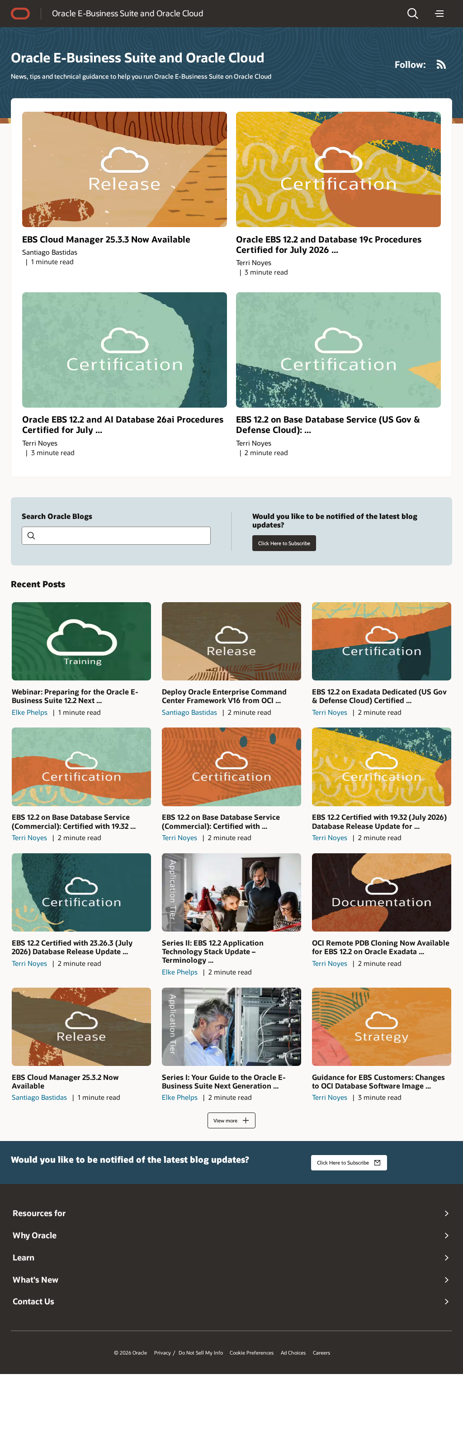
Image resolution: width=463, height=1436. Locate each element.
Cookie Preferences (252, 1353)
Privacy (162, 1353)
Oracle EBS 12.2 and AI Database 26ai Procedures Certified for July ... (122, 424)
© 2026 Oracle (130, 1353)
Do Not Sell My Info (201, 1353)
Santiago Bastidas (49, 252)
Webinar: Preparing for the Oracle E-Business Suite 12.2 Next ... (75, 695)
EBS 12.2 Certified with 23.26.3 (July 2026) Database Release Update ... (72, 947)
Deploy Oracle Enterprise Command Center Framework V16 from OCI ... (224, 695)
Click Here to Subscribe (284, 543)
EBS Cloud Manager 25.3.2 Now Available (65, 1081)
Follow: (410, 64)
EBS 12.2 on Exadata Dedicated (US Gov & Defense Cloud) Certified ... (379, 695)
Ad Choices (293, 1353)
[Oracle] (20, 13)
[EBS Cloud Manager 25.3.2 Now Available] (81, 1027)
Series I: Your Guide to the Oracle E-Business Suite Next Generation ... (224, 1081)
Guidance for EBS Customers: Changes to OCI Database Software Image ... (378, 1081)
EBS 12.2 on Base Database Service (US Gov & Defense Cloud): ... (328, 424)
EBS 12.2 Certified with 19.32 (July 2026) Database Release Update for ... (379, 821)
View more (225, 1120)
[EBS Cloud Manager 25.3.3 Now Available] (124, 169)
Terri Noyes (253, 262)
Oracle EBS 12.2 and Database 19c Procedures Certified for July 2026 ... (328, 244)
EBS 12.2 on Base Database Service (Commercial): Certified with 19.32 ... (74, 821)
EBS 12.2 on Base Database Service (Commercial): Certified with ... (221, 821)
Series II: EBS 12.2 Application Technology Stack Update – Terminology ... (213, 951)
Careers (321, 1353)
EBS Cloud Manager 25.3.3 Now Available (106, 239)
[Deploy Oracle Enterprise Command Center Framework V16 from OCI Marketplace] (231, 641)
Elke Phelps (29, 712)
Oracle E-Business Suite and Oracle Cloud (127, 13)
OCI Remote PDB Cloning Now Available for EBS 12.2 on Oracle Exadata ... (380, 947)
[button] (413, 13)
